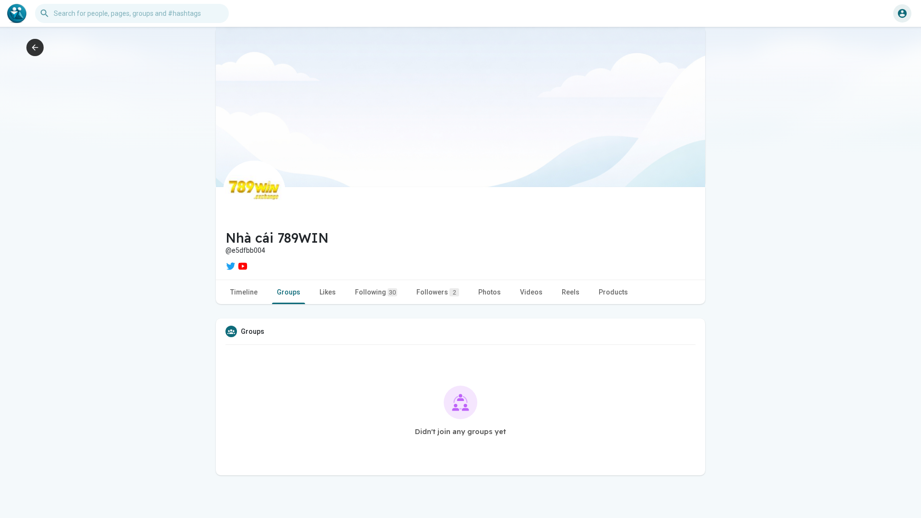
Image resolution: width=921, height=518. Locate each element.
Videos (531, 292)
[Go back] (35, 47)
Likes (327, 292)
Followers (436, 292)
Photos (489, 292)
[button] (902, 13)
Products (613, 292)
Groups (288, 292)
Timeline (244, 292)
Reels (570, 292)
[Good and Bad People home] (16, 13)
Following (375, 292)
